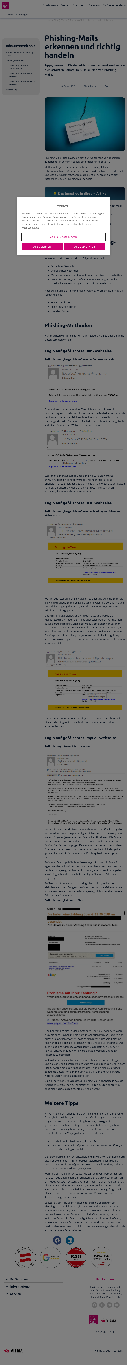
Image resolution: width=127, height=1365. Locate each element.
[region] (63, 226)
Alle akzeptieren (84, 246)
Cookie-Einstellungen (63, 237)
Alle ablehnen (42, 246)
